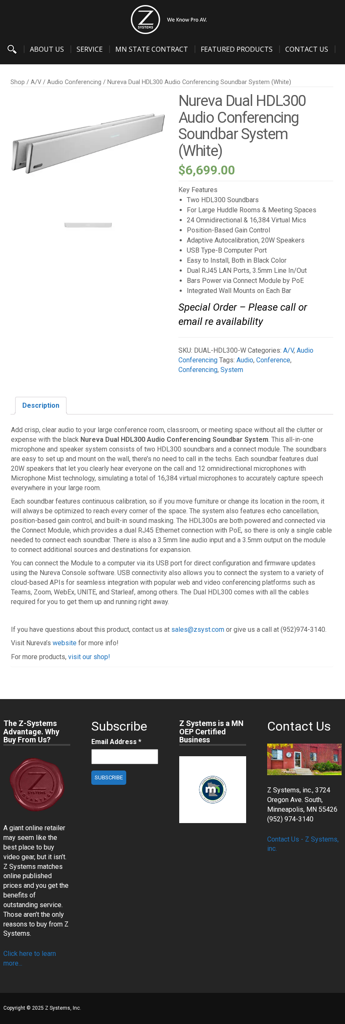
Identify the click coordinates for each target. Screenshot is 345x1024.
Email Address (116, 742)
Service (90, 49)
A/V (36, 82)
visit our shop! (89, 657)
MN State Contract (151, 49)
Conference (273, 360)
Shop (18, 82)
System (231, 370)
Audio (244, 360)
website (65, 643)
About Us (47, 49)
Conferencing (198, 370)
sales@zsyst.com (197, 629)
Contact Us (306, 49)
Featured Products (237, 49)
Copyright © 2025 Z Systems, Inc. (42, 1008)
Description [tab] (40, 405)
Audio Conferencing (74, 82)
